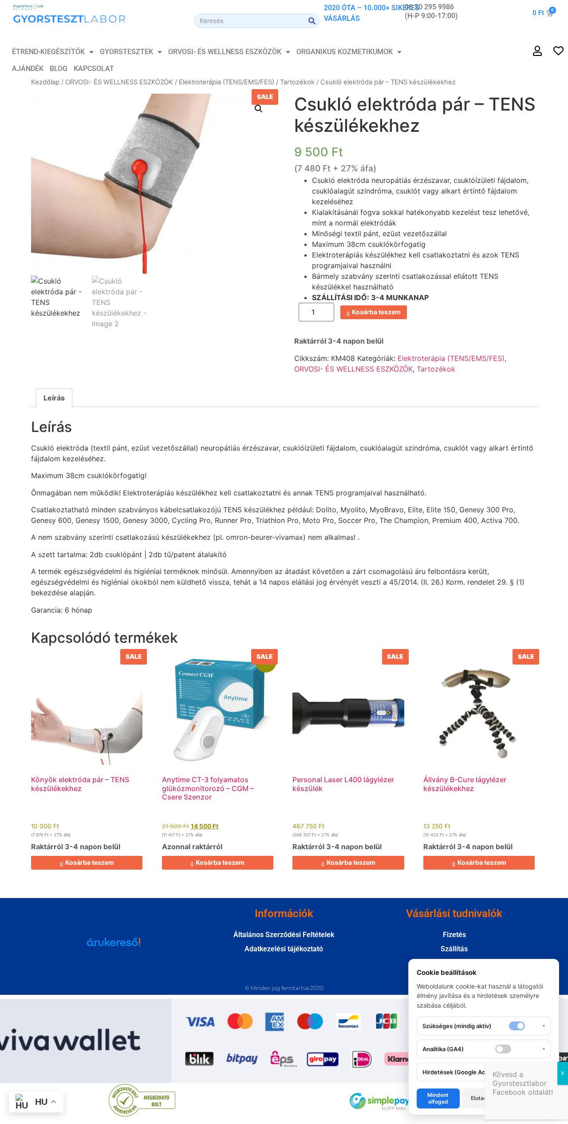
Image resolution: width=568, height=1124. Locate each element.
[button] (259, 109)
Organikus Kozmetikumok (344, 51)
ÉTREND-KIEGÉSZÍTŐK (48, 51)
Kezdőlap (45, 82)
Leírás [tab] (54, 397)
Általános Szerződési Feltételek (283, 934)
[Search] (312, 21)
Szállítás (454, 949)
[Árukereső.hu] (113, 946)
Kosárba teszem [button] (89, 862)
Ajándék (27, 68)
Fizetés (454, 934)
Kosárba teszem (376, 312)
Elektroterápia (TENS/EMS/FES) (226, 82)
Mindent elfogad (438, 1098)
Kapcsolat (94, 68)
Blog (58, 68)
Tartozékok (297, 82)
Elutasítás (484, 1098)
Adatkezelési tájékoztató (284, 949)
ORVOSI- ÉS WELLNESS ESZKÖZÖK (119, 82)
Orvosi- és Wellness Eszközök (224, 51)
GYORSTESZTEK (126, 51)
